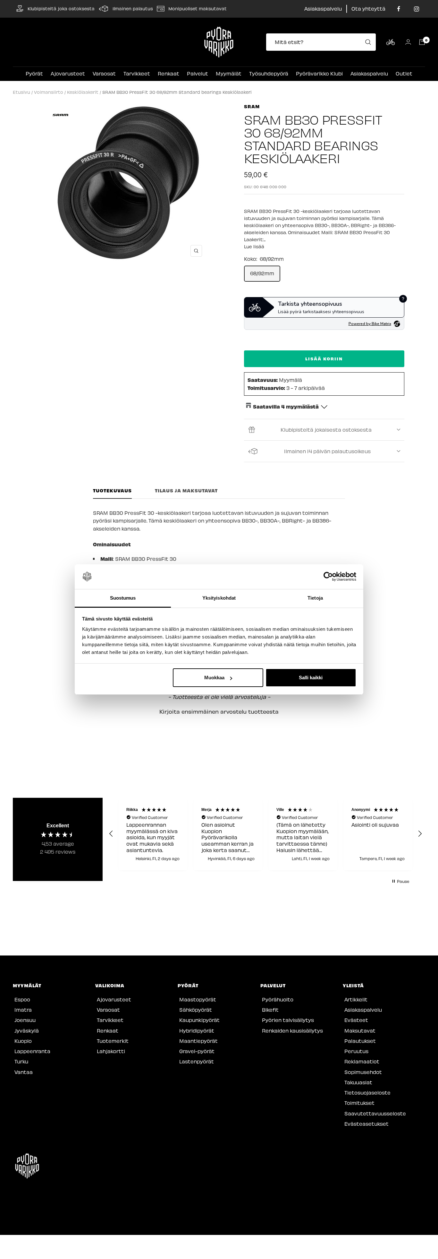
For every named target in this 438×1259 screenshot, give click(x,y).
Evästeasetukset (366, 1124)
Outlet (404, 73)
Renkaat (168, 73)
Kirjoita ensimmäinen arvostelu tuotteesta (219, 711)
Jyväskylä (26, 1030)
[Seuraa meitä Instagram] (416, 9)
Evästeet (356, 1020)
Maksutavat (359, 1030)
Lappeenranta (32, 1051)
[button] (219, 711)
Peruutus (356, 1051)
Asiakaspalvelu (323, 8)
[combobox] (323, 42)
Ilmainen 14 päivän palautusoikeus (327, 451)
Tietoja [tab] (315, 598)
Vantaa (23, 1072)
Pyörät (34, 73)
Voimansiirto (48, 92)
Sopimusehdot (363, 1072)
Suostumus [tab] (123, 598)
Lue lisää (254, 246)
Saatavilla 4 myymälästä (286, 406)
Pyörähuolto (277, 999)
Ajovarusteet (68, 73)
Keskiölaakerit (82, 92)
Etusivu (21, 92)
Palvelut (197, 73)
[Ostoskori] (422, 42)
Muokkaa (214, 677)
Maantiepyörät (198, 1041)
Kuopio (23, 1041)
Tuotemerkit (113, 1041)
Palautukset (360, 1041)
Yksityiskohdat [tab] (219, 598)
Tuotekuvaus (112, 490)
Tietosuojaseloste (367, 1092)
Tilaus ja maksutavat (186, 490)
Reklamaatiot (361, 1061)
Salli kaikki (311, 677)
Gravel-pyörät (197, 1051)
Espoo (22, 999)
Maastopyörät (197, 999)
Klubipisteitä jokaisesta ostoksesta (326, 430)
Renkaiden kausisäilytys (292, 1030)
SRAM (252, 106)
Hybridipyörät (196, 1030)
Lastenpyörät (196, 1061)
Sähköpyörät (195, 1010)
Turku (21, 1061)
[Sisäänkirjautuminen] (408, 42)
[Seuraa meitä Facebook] (399, 9)
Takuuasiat (358, 1082)
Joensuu (25, 1020)
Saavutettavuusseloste (375, 1113)
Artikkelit (355, 999)
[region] (265, 834)
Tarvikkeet (136, 73)
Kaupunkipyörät (199, 1020)
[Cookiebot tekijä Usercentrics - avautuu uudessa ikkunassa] (328, 577)
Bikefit (270, 1010)
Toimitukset (359, 1103)
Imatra (23, 1010)
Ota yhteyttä (368, 8)
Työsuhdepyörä (268, 73)
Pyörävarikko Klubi (319, 73)
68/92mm (262, 273)
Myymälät (228, 73)
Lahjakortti (111, 1051)
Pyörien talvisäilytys (288, 1020)
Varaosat (104, 73)
